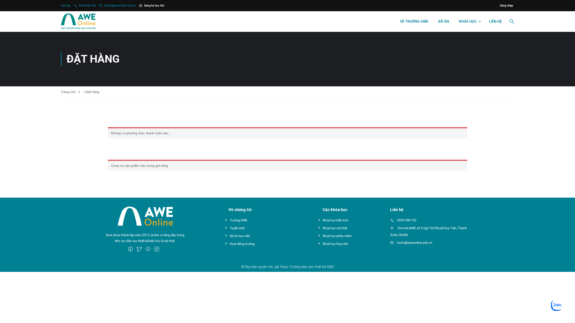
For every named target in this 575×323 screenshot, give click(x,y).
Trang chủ (68, 92)
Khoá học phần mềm (337, 236)
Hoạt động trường (242, 244)
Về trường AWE (414, 21)
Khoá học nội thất (335, 228)
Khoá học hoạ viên (335, 244)
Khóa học (468, 21)
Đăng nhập (506, 5)
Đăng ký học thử (154, 5)
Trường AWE (239, 220)
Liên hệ (495, 21)
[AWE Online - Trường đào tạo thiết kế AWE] (78, 21)
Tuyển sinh (237, 228)
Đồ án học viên (240, 236)
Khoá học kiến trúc (335, 220)
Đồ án (443, 21)
